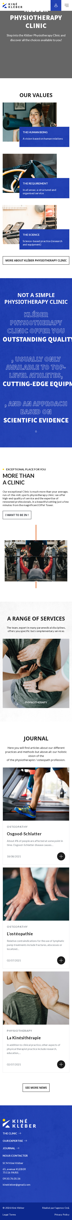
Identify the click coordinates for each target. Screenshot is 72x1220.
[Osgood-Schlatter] (61, 856)
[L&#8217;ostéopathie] (61, 960)
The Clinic (10, 1133)
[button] (36, 260)
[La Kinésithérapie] (61, 1064)
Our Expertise (13, 1140)
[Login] (56, 5)
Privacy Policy (61, 1214)
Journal (9, 1148)
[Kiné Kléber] (12, 5)
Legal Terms (9, 1214)
